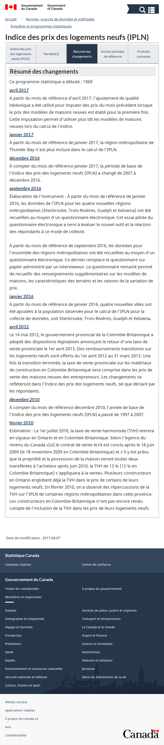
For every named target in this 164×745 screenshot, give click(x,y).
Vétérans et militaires (97, 660)
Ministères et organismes (23, 597)
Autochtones (91, 652)
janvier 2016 (21, 296)
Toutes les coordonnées (22, 589)
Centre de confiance (96, 564)
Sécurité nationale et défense (26, 677)
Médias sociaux (16, 702)
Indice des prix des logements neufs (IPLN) (20, 54)
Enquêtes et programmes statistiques (41, 26)
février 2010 (21, 422)
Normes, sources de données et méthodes (60, 19)
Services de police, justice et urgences (109, 610)
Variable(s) (51, 54)
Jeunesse (88, 669)
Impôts (10, 660)
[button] (143, 10)
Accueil (10, 19)
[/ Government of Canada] (35, 7)
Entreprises (13, 635)
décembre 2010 (24, 399)
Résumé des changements (82, 53)
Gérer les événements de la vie (104, 677)
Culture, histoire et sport (22, 685)
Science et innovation (97, 644)
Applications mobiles (20, 710)
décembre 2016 (24, 158)
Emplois (10, 610)
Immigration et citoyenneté (24, 619)
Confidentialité (15, 735)
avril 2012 (19, 326)
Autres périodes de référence (112, 53)
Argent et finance (94, 635)
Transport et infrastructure (101, 619)
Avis (8, 727)
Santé (9, 652)
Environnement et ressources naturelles (34, 669)
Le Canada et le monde (98, 627)
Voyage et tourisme (19, 627)
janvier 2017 (21, 134)
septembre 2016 (25, 188)
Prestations (13, 644)
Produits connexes (144, 53)
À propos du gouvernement (102, 589)
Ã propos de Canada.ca (21, 719)
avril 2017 (19, 90)
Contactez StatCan (18, 564)
